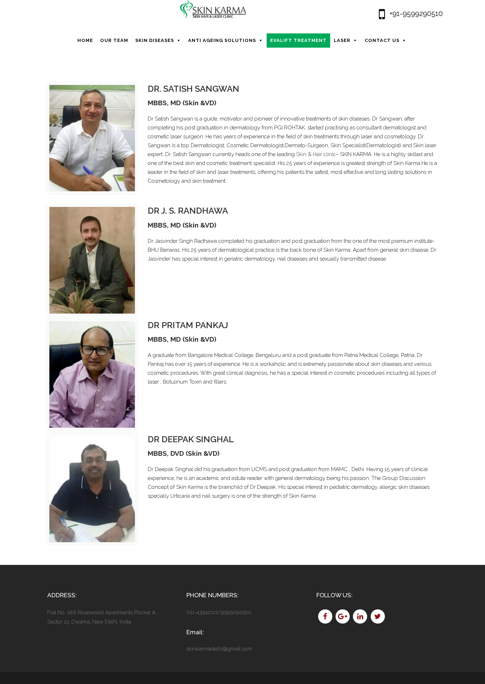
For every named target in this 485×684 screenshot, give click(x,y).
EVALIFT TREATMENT (298, 40)
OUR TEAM (114, 40)
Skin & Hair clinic (316, 154)
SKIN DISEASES (154, 40)
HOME (85, 40)
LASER (342, 40)
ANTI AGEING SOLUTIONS (222, 40)
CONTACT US (382, 40)
